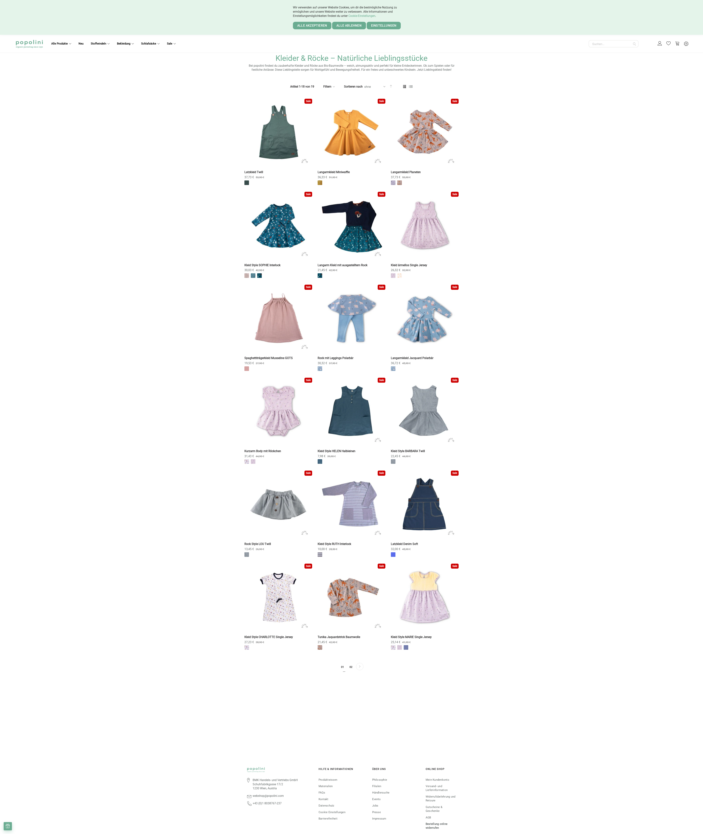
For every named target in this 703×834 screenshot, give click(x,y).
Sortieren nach (353, 86)
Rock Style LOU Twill (257, 544)
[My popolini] (660, 43)
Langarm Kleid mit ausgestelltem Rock (342, 265)
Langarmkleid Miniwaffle (334, 172)
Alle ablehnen (349, 25)
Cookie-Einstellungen (361, 16)
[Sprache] (686, 44)
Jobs (375, 805)
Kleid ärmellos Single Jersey (409, 265)
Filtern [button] (327, 86)
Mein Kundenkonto (437, 779)
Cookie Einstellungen (332, 812)
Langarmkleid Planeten (406, 172)
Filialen (376, 786)
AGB (428, 817)
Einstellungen (384, 25)
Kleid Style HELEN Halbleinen (336, 451)
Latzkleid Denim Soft (404, 544)
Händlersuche (381, 792)
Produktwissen (328, 779)
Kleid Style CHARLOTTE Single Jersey (268, 637)
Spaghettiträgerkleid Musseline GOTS (268, 358)
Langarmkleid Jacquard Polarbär (412, 358)
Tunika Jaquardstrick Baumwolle (339, 637)
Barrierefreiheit (328, 818)
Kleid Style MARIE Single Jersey (411, 637)
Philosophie (379, 779)
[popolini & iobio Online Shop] (29, 44)
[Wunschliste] (668, 43)
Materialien (326, 786)
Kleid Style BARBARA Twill (408, 451)
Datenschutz (326, 805)
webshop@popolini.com (268, 796)
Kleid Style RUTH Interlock (334, 544)
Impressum (379, 818)
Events (376, 799)
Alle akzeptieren (312, 25)
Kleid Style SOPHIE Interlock (262, 265)
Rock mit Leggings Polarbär (335, 358)
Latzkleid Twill (253, 172)
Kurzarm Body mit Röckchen (262, 451)
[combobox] (614, 43)
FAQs (322, 792)
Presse (376, 812)
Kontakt (323, 799)
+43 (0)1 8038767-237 (267, 803)
